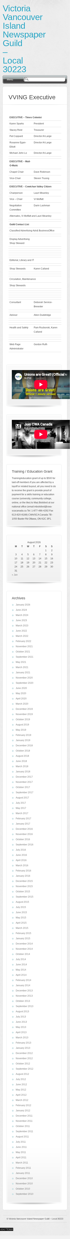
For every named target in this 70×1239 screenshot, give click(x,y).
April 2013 (21, 1032)
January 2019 (23, 740)
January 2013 (23, 1048)
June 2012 (21, 1084)
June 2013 (21, 1022)
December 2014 (24, 943)
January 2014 (23, 985)
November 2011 (24, 1121)
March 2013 (22, 1037)
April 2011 (21, 1157)
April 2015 (21, 922)
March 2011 (22, 1162)
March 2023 (22, 625)
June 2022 (21, 630)
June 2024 (21, 610)
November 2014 (24, 949)
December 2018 (24, 745)
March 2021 (22, 667)
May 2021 (21, 662)
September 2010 (24, 1194)
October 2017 (23, 787)
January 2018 (23, 771)
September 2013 (24, 1006)
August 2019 (22, 724)
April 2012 (21, 1095)
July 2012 (21, 1079)
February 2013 (23, 1042)
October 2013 (23, 1001)
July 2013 (21, 1016)
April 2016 (21, 860)
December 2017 (24, 776)
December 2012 (24, 1053)
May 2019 (21, 730)
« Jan (15, 574)
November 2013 (24, 995)
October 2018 (23, 750)
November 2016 (24, 834)
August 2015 (22, 902)
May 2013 (21, 1027)
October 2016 (23, 839)
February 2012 (23, 1105)
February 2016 (23, 870)
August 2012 (22, 1074)
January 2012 (23, 1110)
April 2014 (21, 975)
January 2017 (23, 823)
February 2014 (23, 980)
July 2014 (21, 959)
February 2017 (23, 818)
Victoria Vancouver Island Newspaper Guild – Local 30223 (24, 38)
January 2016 (23, 876)
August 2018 (22, 756)
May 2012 (21, 1089)
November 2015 (24, 886)
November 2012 (24, 1058)
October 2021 (23, 651)
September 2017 (24, 792)
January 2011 (23, 1173)
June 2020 (21, 688)
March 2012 (22, 1100)
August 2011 (22, 1136)
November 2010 (24, 1183)
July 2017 (21, 803)
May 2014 (21, 969)
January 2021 (23, 672)
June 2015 (21, 912)
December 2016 (24, 829)
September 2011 (24, 1131)
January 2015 (23, 938)
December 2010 (24, 1178)
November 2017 (24, 782)
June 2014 (21, 964)
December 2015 (24, 881)
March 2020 (22, 703)
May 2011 (21, 1152)
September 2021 (24, 657)
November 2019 (24, 714)
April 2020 (21, 698)
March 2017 (22, 813)
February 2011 (23, 1168)
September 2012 (24, 1068)
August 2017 (22, 797)
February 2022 (23, 641)
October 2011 (23, 1126)
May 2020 (21, 693)
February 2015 (23, 933)
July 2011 (21, 1141)
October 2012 (23, 1063)
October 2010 (23, 1188)
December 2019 (24, 709)
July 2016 (21, 849)
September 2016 (24, 844)
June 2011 (21, 1147)
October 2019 (23, 719)
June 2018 (21, 761)
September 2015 (24, 896)
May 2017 (21, 808)
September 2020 (24, 683)
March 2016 (22, 865)
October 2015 (23, 891)
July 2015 (21, 907)
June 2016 (21, 855)
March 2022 (22, 636)
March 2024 (22, 615)
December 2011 (24, 1115)
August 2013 (22, 1011)
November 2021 (24, 646)
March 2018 (22, 766)
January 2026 (23, 604)
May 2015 (21, 917)
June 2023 (21, 620)
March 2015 (22, 928)
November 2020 (24, 677)
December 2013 (24, 990)
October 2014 (23, 954)
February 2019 (23, 735)
